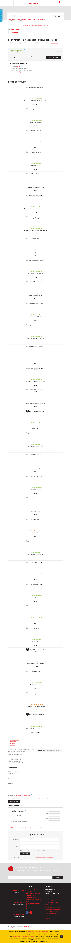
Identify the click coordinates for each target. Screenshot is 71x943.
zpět (12, 15)
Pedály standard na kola (36, 827)
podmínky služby (44, 798)
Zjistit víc (47, 918)
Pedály (34, 19)
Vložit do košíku (54, 57)
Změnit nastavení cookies (33, 909)
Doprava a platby (30, 895)
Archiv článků (29, 907)
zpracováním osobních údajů (23, 795)
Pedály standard (41, 19)
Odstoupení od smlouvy (32, 897)
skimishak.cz (26, 926)
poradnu (19, 66)
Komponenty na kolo (26, 19)
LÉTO (18, 19)
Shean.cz (14, 927)
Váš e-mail (15, 843)
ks (33, 57)
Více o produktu (54, 43)
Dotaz (17, 846)
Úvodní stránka (11, 19)
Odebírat (58, 877)
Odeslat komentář (14, 801)
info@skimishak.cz (34, 3)
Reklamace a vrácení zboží (33, 893)
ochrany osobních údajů (35, 798)
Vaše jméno (15, 839)
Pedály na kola (26, 827)
